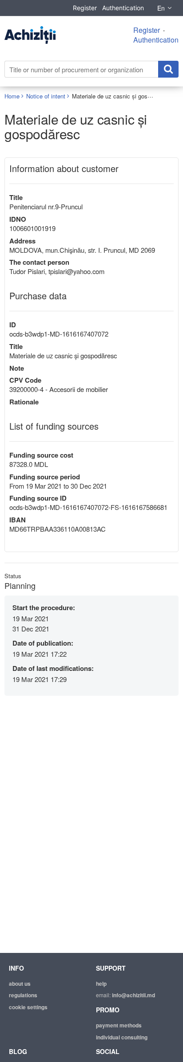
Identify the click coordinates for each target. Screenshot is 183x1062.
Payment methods (119, 1025)
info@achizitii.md (133, 995)
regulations (23, 995)
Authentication (123, 8)
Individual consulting (121, 1037)
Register (85, 8)
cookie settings (28, 1007)
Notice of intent (45, 96)
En (161, 8)
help (101, 984)
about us (20, 984)
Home (12, 96)
